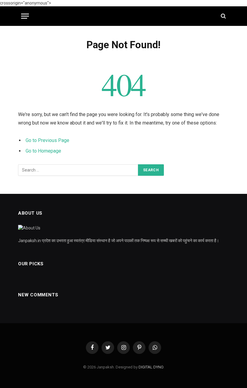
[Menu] (25, 16)
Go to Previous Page (47, 140)
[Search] (223, 16)
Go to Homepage (43, 151)
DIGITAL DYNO (151, 367)
